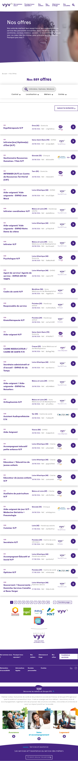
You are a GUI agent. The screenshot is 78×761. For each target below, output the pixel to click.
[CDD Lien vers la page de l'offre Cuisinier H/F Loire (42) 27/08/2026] (39, 528)
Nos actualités (66, 5)
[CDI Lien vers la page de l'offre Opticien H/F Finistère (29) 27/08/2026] (39, 571)
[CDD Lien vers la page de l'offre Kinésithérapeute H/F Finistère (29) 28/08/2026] (39, 320)
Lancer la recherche (65, 108)
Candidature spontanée (65, 656)
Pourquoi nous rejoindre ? (29, 5)
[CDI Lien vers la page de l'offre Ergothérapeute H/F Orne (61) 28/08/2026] (39, 128)
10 (48, 602)
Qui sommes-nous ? (18, 5)
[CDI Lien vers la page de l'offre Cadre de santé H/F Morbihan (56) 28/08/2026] (39, 292)
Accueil (4, 74)
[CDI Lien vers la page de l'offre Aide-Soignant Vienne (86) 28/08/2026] (39, 432)
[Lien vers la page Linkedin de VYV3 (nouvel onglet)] (71, 668)
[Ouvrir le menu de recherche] (73, 5)
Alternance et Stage (56, 5)
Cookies (43, 668)
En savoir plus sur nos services (38, 757)
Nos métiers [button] (40, 5)
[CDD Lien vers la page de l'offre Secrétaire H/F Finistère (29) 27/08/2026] (39, 542)
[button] (16, 94)
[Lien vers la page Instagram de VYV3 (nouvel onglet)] (76, 668)
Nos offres (48, 5)
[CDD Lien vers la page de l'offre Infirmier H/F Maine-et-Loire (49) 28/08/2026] (39, 244)
